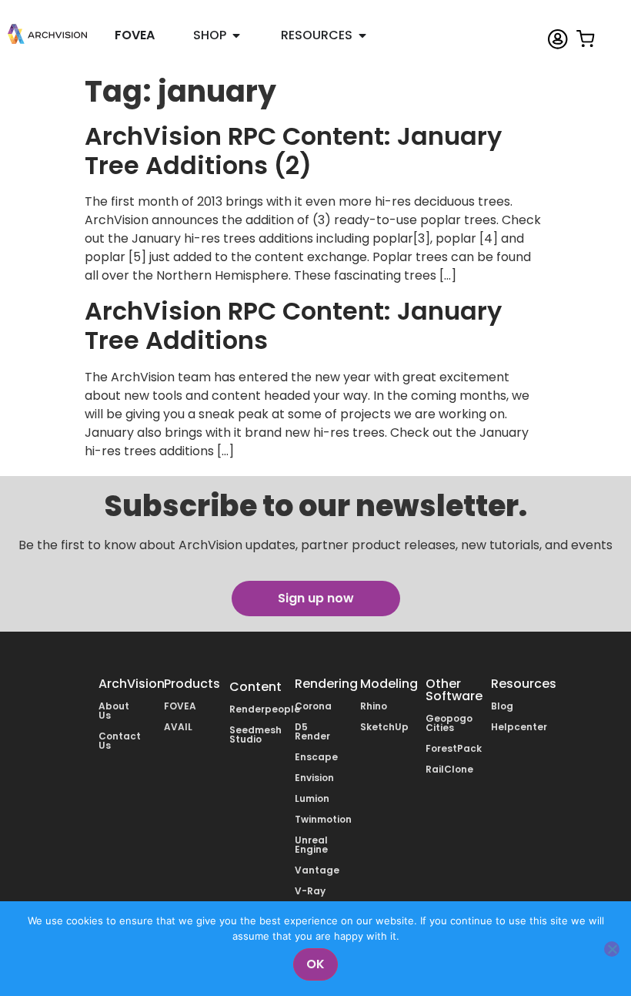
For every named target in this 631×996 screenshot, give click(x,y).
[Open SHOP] (236, 35)
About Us (113, 710)
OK (315, 964)
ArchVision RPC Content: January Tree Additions (293, 325)
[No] (611, 949)
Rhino (373, 706)
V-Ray (310, 890)
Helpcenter (519, 726)
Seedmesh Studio (255, 734)
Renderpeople (264, 709)
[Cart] (586, 28)
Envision (314, 777)
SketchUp (384, 726)
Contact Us (119, 740)
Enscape (316, 756)
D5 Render (312, 731)
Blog (502, 706)
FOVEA (180, 706)
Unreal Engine (311, 844)
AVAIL (178, 726)
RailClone (449, 769)
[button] (316, 598)
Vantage (317, 870)
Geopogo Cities (449, 723)
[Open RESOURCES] (362, 35)
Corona (313, 706)
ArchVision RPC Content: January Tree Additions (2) (293, 151)
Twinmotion (323, 819)
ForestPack (454, 748)
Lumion (312, 798)
